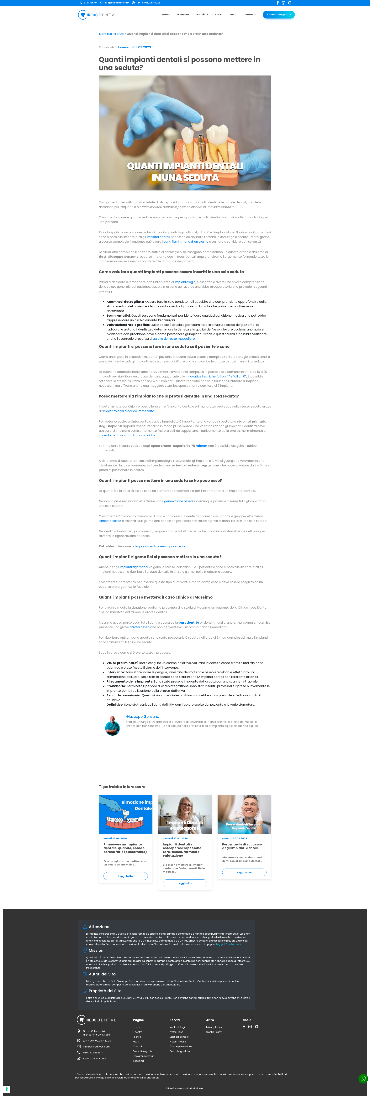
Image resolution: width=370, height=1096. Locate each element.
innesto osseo (110, 521)
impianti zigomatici (134, 567)
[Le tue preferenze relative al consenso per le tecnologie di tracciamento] (6, 1089)
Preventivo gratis (279, 14)
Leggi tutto (125, 876)
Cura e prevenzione (181, 1046)
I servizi (201, 14)
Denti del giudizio (180, 1051)
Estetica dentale (179, 1036)
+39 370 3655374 (93, 1052)
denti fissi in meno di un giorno (185, 241)
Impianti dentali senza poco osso (160, 546)
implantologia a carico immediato (128, 411)
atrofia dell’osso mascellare (174, 338)
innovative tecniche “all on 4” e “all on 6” (216, 376)
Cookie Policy (214, 1032)
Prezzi (219, 14)
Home (166, 14)
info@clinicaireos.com (117, 2)
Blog (233, 14)
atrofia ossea (140, 627)
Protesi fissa (176, 1032)
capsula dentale (111, 435)
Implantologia (178, 1027)
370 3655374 (91, 2)
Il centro (183, 14)
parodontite (189, 622)
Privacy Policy (214, 1027)
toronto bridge (144, 435)
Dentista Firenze (111, 34)
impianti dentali (158, 237)
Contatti (249, 14)
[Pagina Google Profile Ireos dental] (289, 3)
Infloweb (199, 1088)
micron (201, 446)
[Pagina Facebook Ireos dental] (279, 3)
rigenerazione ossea (177, 501)
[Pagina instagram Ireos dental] (285, 3)
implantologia (185, 282)
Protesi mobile (178, 1041)
